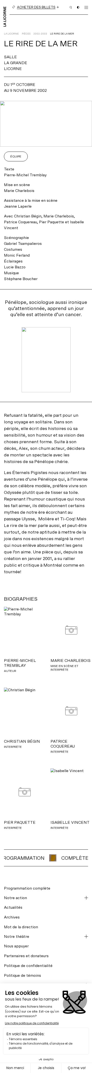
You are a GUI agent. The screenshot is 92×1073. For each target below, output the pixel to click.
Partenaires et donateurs (26, 956)
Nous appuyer (16, 946)
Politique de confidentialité (28, 965)
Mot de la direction (21, 927)
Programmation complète (27, 888)
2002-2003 (40, 33)
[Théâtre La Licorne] (4, 16)
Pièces (26, 33)
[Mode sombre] (78, 7)
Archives (12, 917)
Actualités (13, 907)
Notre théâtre (16, 936)
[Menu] (86, 7)
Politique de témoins (22, 975)
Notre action (15, 898)
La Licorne (11, 33)
